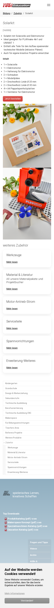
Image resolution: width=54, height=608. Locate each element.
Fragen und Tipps (39, 542)
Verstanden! (27, 600)
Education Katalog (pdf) (20, 529)
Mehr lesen (12, 262)
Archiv (33, 555)
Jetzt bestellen (13, 98)
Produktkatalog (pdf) (19, 518)
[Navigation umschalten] (48, 5)
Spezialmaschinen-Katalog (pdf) (25, 526)
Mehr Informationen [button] (15, 593)
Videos (33, 549)
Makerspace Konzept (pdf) (22, 522)
